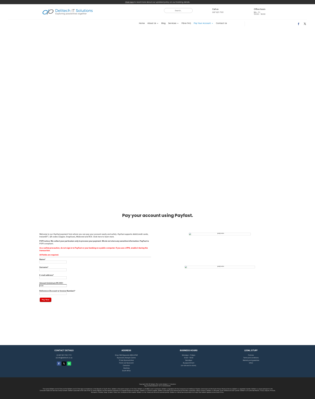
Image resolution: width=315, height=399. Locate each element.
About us (151, 23)
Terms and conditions (251, 358)
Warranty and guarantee (251, 360)
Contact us (221, 23)
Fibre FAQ (186, 23)
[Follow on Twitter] (64, 364)
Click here (129, 2)
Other (251, 363)
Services (172, 23)
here (100, 237)
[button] (3, 112)
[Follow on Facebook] (298, 23)
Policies (251, 355)
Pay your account (202, 23)
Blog (163, 23)
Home (142, 23)
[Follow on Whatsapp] (69, 364)
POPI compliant (46, 244)
